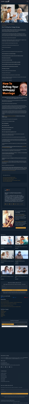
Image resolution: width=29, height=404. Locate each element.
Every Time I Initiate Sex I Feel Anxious (6, 246)
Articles (2, 310)
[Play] (14, 89)
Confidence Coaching (3, 373)
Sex (4, 245)
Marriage (5, 25)
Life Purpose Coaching (4, 377)
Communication (3, 311)
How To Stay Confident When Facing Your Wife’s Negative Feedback (11, 180)
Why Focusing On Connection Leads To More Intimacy (10, 178)
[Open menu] (27, 1)
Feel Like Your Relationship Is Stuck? (7, 181)
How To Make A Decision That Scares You (21, 246)
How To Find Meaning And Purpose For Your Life (7, 305)
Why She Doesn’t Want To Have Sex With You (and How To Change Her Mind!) (11, 306)
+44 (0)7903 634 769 (4, 362)
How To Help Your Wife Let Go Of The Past (8, 179)
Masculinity (19, 245)
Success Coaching (3, 374)
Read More (2, 248)
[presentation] (7, 240)
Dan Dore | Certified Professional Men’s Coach (13, 193)
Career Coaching (3, 378)
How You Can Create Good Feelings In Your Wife (9, 177)
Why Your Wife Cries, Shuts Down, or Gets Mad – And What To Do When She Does (11, 302)
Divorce (3, 25)
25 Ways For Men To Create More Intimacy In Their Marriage (8, 303)
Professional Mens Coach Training (5, 381)
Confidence (2, 245)
